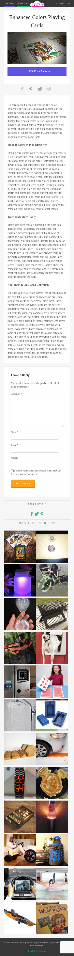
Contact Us (41, 951)
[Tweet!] (39, 89)
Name (14, 432)
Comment (16, 393)
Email (14, 445)
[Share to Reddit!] (48, 89)
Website (14, 457)
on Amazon (39, 71)
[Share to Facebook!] (22, 89)
